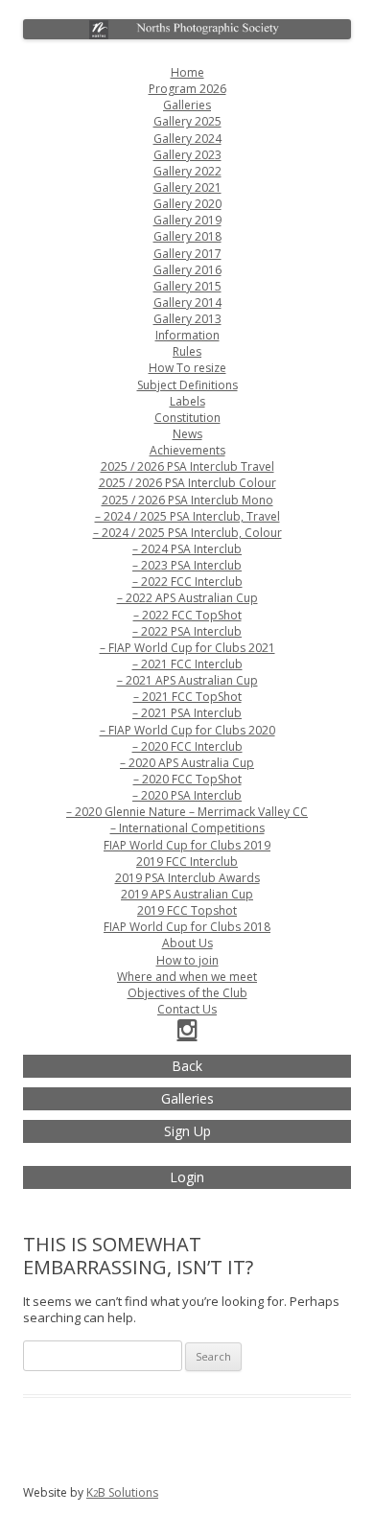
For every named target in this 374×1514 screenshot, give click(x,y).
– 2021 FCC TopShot (187, 696)
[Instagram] (187, 1033)
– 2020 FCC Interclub (187, 746)
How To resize (187, 368)
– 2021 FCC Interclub (187, 664)
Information (187, 335)
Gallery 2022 (187, 171)
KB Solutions (122, 1492)
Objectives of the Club (187, 993)
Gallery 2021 (187, 187)
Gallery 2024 (187, 138)
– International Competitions (187, 828)
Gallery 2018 (187, 236)
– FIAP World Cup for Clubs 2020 (187, 730)
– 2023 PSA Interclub (187, 565)
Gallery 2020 (187, 204)
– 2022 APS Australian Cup (187, 598)
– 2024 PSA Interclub (187, 549)
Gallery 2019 (187, 220)
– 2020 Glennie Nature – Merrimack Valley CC (187, 812)
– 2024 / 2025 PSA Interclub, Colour (187, 532)
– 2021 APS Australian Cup (187, 680)
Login (187, 1177)
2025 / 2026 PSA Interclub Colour (187, 483)
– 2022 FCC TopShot (187, 615)
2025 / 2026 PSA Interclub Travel (187, 466)
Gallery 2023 (187, 155)
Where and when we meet (187, 976)
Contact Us (187, 1009)
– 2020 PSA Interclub (187, 795)
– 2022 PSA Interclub (187, 631)
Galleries (187, 105)
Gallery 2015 (187, 286)
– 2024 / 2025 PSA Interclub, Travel (187, 516)
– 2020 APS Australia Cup (187, 763)
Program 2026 (187, 89)
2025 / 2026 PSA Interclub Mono (187, 500)
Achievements (187, 450)
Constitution (187, 417)
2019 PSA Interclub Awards (187, 878)
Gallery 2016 (187, 270)
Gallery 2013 (187, 319)
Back (187, 1066)
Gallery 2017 (187, 253)
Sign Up (187, 1131)
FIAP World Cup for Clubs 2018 (187, 927)
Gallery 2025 (187, 121)
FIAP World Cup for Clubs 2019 (187, 845)
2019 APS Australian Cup (187, 894)
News (187, 434)
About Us (187, 943)
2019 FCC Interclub (187, 861)
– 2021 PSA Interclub (187, 713)
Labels (187, 401)
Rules (187, 351)
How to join (187, 960)
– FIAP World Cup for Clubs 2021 (187, 648)
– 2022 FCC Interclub (187, 581)
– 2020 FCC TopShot (187, 779)
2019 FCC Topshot (187, 910)
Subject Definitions (187, 385)
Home (187, 72)
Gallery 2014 (187, 302)
